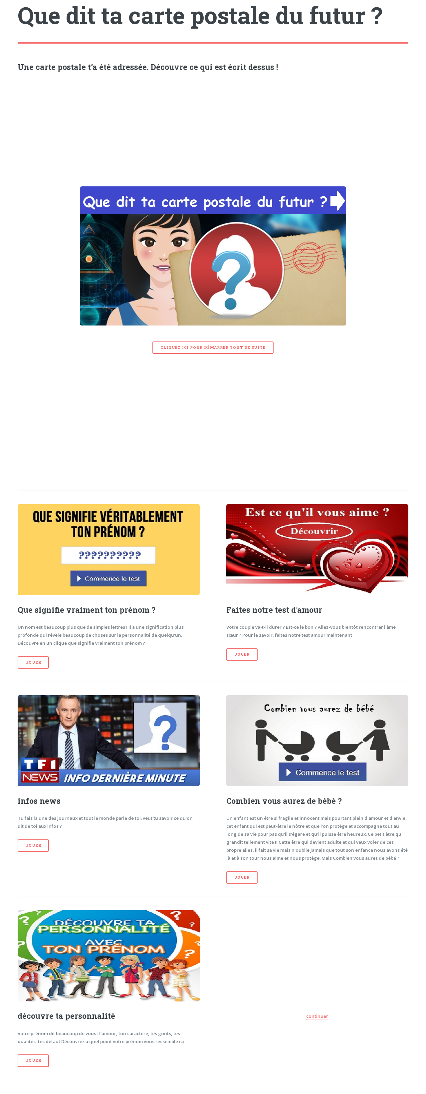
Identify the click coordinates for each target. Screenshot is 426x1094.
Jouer (33, 662)
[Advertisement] (213, 127)
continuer (317, 1016)
